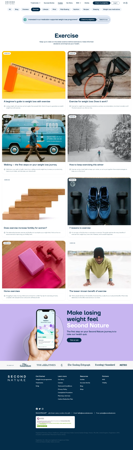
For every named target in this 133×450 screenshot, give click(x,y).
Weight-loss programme (44, 379)
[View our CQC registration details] (55, 422)
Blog (81, 386)
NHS (77, 3)
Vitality (87, 3)
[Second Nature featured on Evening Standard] (105, 365)
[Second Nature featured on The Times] (46, 365)
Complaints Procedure (65, 392)
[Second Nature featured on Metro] (123, 365)
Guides (60, 3)
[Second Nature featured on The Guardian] (25, 365)
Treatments (34, 3)
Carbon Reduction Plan (65, 399)
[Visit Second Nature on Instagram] (43, 409)
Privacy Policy (62, 389)
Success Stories (49, 3)
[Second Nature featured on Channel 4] (61, 365)
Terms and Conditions (65, 386)
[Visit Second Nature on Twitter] (40, 409)
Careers (60, 383)
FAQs (37, 386)
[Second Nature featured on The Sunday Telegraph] (79, 365)
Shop (81, 389)
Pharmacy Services (64, 396)
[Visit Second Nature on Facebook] (37, 409)
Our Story (69, 3)
